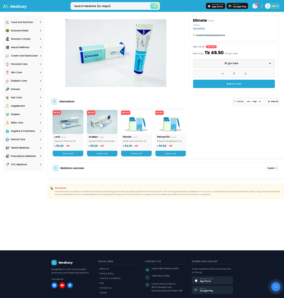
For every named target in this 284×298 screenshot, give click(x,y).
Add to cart (234, 83)
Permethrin (199, 28)
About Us (104, 268)
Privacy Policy (107, 273)
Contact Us (106, 287)
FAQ (102, 283)
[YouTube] (62, 285)
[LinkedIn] (70, 285)
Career (103, 292)
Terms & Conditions (110, 278)
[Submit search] (154, 6)
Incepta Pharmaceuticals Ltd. (210, 35)
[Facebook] (54, 285)
